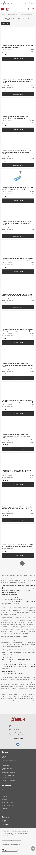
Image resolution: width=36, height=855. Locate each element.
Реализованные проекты (10, 793)
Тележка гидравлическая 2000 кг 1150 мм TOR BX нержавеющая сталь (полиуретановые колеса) (17, 436)
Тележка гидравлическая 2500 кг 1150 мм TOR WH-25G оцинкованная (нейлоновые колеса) (17, 294)
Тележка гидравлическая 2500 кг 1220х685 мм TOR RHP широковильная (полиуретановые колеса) (17, 81)
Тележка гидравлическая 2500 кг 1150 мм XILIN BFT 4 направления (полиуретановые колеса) (17, 545)
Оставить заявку (18, 58)
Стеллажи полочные (8, 780)
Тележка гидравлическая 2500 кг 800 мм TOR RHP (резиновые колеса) (17, 46)
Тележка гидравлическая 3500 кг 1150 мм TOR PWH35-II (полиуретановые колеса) (17, 117)
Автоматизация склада (7, 769)
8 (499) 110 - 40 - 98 (8, 2)
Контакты (5, 825)
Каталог (5, 752)
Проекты (5, 817)
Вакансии (5, 796)
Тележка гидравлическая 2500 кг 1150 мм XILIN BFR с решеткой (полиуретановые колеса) (17, 259)
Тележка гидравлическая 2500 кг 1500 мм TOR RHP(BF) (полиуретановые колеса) (17, 188)
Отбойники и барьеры (9, 772)
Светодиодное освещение (6, 764)
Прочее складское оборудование (8, 776)
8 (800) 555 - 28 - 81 (8, 4)
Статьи (4, 811)
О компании (6, 785)
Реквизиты (5, 799)
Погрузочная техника (9, 760)
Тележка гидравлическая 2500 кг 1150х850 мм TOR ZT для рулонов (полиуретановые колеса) (17, 401)
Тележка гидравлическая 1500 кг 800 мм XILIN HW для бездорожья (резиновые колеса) (17, 507)
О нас (3, 789)
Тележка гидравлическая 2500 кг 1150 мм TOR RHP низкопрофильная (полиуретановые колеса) (17, 152)
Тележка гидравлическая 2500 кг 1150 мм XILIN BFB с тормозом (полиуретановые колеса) (17, 330)
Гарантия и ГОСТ (7, 805)
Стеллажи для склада (6, 757)
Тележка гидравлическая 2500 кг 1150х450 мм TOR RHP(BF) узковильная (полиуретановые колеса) (17, 223)
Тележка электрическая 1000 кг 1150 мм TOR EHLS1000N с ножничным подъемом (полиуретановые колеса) (17, 471)
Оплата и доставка (8, 802)
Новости (4, 808)
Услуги (4, 821)
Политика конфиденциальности (11, 840)
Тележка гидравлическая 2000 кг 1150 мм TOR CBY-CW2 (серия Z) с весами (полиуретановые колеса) (17, 365)
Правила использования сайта (11, 844)
